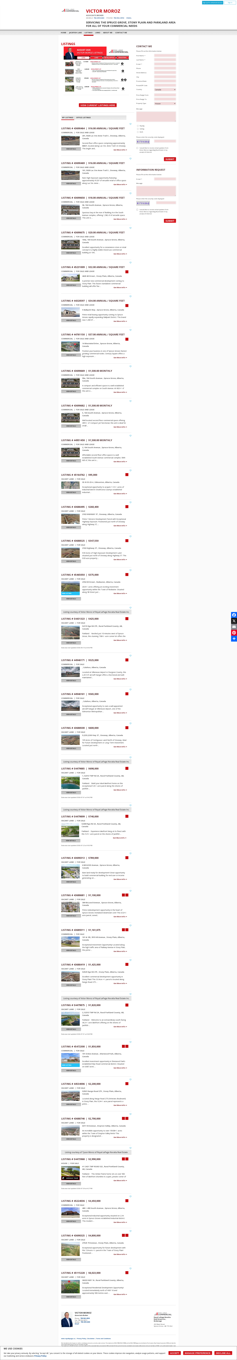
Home (63, 32)
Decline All (223, 1353)
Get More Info (120, 150)
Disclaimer (91, 1338)
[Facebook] (234, 615)
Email (129, 18)
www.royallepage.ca (68, 1338)
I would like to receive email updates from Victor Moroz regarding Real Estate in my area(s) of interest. (153, 150)
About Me (107, 32)
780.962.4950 (118, 18)
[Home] (70, 11)
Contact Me (121, 32)
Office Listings (83, 117)
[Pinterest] (234, 633)
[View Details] (70, 140)
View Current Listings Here (97, 105)
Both (141, 132)
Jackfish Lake (75, 32)
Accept (174, 1353)
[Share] (234, 639)
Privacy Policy (40, 1356)
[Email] (234, 627)
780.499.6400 (99, 18)
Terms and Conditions (103, 1338)
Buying (142, 126)
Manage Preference (197, 1353)
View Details (71, 149)
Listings (89, 32)
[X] (234, 621)
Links (97, 32)
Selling (142, 129)
